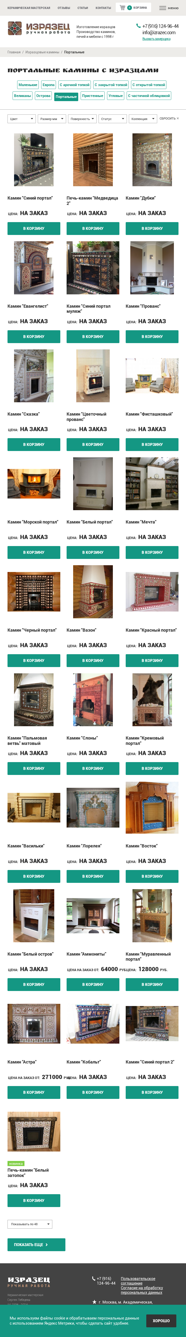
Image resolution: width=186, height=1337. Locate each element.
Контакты (103, 8)
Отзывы (64, 8)
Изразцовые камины (42, 52)
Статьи (83, 8)
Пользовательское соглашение (138, 1281)
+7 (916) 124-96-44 (160, 26)
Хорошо (161, 1321)
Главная (14, 52)
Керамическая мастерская (29, 8)
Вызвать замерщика (156, 39)
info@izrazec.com (158, 32)
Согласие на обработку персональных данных (142, 1290)
